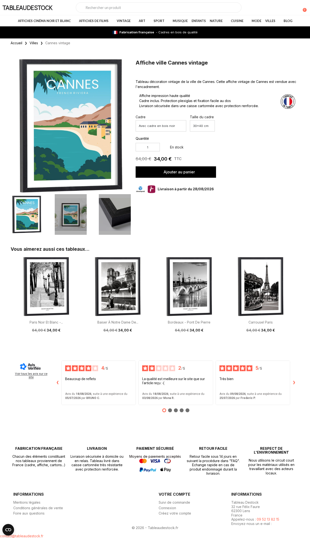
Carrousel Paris (260, 322)
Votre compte (174, 494)
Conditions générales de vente (38, 508)
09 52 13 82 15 (268, 519)
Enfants (199, 21)
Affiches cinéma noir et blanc (44, 21)
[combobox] (158, 7)
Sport (159, 21)
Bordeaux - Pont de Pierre (189, 322)
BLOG (288, 21)
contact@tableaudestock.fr (21, 536)
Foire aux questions (29, 513)
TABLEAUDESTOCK (27, 7)
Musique (180, 21)
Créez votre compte (175, 513)
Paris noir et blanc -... (46, 322)
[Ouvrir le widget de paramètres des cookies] (8, 530)
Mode (256, 21)
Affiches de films (93, 21)
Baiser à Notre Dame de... (117, 322)
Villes (270, 21)
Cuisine (237, 21)
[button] (126, 125)
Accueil (16, 43)
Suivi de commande (174, 502)
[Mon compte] (295, 8)
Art (142, 21)
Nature (216, 21)
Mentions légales (26, 502)
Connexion (167, 508)
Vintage (124, 21)
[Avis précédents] (57, 382)
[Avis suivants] (294, 382)
